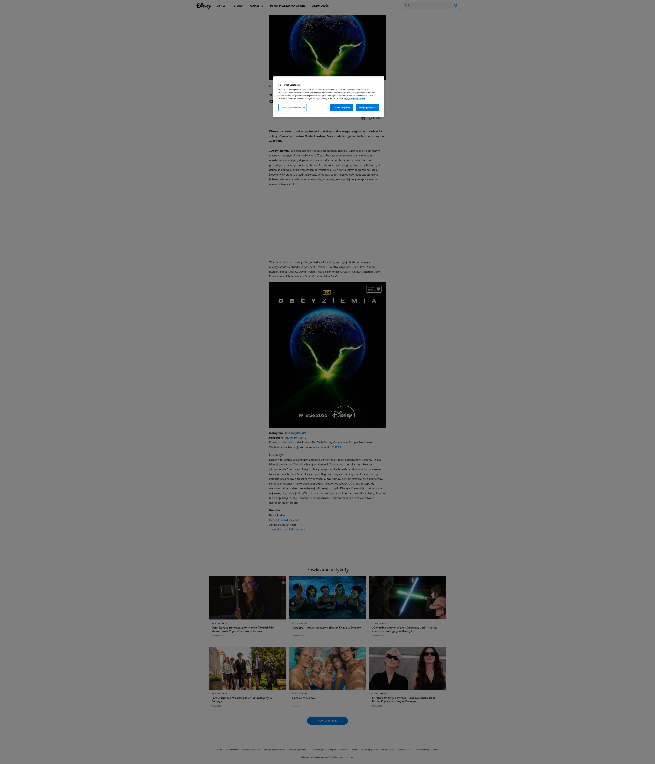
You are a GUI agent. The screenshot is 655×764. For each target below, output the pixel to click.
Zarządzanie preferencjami (292, 108)
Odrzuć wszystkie (342, 108)
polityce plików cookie (354, 98)
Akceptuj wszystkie (367, 108)
